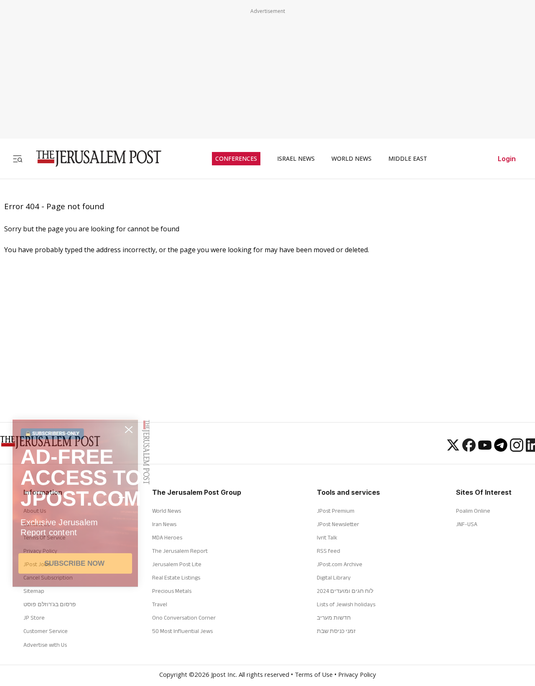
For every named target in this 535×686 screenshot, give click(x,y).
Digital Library (334, 577)
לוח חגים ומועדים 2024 (345, 590)
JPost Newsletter (338, 524)
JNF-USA (466, 524)
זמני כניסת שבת (336, 631)
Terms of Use (314, 675)
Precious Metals (171, 590)
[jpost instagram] (516, 449)
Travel (159, 604)
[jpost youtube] (485, 449)
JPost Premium (335, 510)
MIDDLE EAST (407, 158)
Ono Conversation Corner (184, 617)
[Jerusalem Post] (93, 158)
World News (166, 510)
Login (507, 158)
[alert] (75, 579)
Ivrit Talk (327, 537)
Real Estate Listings (176, 577)
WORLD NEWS (351, 158)
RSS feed (328, 550)
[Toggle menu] (17, 158)
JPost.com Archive (339, 564)
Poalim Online (473, 510)
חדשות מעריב (334, 617)
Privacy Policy (357, 675)
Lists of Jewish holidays (346, 604)
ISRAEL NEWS (296, 158)
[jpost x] (453, 449)
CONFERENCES (236, 158)
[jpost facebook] (469, 449)
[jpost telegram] (500, 449)
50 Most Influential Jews (182, 631)
